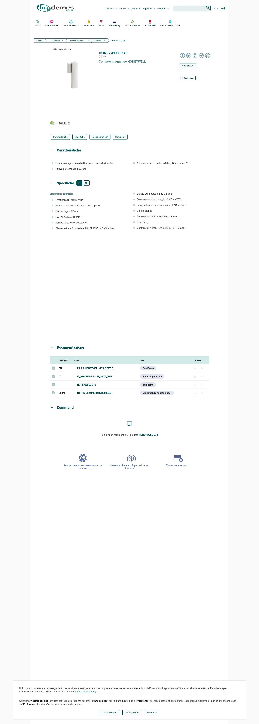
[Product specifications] (87, 183)
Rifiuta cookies (132, 712)
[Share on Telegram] (201, 55)
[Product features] (79, 183)
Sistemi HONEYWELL (77, 40)
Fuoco (101, 25)
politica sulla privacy (85, 691)
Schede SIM (150, 25)
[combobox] (192, 8)
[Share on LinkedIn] (189, 55)
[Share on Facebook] (182, 55)
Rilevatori (98, 40)
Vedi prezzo (188, 65)
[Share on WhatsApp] (208, 55)
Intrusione (89, 25)
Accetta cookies (110, 712)
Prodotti (39, 40)
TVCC (37, 25)
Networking (114, 25)
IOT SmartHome (132, 25)
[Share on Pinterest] (195, 55)
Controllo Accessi (71, 25)
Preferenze (151, 712)
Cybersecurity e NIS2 (170, 25)
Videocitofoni (51, 25)
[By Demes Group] (55, 8)
